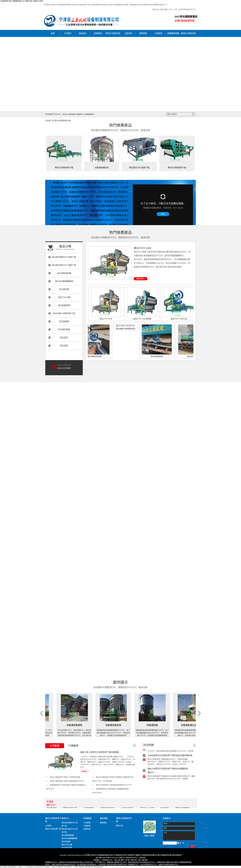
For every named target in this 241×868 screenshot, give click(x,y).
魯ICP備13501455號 (103, 858)
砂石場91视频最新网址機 (61, 121)
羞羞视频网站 (88, 867)
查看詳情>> (140, 279)
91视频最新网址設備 (147, 855)
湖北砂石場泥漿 (174, 356)
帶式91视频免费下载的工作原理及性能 (65, 777)
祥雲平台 (122, 858)
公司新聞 (87, 823)
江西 (125, 860)
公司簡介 (68, 33)
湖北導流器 (64, 289)
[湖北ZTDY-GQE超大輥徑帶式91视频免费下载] (110, 262)
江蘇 (142, 860)
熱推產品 (97, 860)
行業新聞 (87, 826)
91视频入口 (21, 867)
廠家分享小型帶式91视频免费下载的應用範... (100, 752)
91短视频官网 (38, 867)
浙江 (129, 860)
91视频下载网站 (78, 867)
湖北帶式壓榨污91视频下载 (64, 257)
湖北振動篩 (64, 321)
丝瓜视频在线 (58, 867)
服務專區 (103, 823)
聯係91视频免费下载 (188, 34)
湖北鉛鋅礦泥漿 (137, 356)
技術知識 (87, 829)
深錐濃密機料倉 (102, 168)
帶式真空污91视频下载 (139, 168)
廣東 (122, 860)
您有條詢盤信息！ (188, 9)
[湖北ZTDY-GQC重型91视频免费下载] (142, 302)
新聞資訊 (98, 33)
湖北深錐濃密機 (64, 273)
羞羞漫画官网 (98, 867)
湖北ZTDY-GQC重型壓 (142, 319)
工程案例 (158, 33)
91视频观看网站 (11, 867)
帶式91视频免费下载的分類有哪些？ (67, 781)
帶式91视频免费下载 (113, 34)
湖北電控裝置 (64, 329)
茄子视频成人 (68, 867)
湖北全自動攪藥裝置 (64, 281)
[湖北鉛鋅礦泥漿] (138, 339)
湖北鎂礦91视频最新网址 (106, 329)
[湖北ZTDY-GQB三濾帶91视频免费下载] (179, 302)
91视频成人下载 (48, 867)
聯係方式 (119, 826)
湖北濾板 (64, 346)
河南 (115, 860)
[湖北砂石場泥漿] (174, 339)
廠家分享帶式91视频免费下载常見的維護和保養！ (168, 761)
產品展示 (83, 33)
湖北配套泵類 (64, 305)
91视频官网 (29, 867)
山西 (139, 860)
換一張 (182, 843)
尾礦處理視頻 (173, 33)
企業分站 (155, 9)
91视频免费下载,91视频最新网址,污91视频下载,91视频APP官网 (21, 1)
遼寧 (145, 860)
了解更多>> (84, 771)
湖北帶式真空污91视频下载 (64, 265)
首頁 (53, 33)
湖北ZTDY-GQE (142, 248)
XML (175, 9)
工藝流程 (128, 33)
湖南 (132, 860)
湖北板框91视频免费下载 (64, 313)
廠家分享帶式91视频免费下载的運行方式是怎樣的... (171, 773)
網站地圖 (163, 9)
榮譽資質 (143, 33)
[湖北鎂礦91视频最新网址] (106, 325)
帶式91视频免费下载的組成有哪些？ (114, 785)
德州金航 (142, 858)
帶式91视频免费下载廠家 (72, 114)
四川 (135, 860)
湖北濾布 (64, 337)
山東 (118, 860)
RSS (170, 9)
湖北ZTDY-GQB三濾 (179, 319)
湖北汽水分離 (64, 297)
